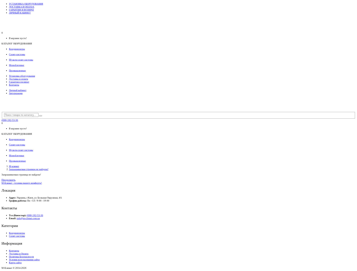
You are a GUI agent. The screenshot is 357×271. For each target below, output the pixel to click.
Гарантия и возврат (19, 81)
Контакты (14, 84)
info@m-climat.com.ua (28, 218)
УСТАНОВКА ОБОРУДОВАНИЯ (26, 3)
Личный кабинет (17, 90)
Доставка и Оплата (18, 253)
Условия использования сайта (24, 259)
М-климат (14, 166)
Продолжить (8, 180)
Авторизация (15, 93)
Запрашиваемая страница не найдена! (28, 169)
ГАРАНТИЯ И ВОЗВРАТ (21, 9)
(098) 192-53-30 (9, 120)
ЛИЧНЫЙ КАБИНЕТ (20, 12)
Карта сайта (15, 262)
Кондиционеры (17, 233)
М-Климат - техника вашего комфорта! (21, 183)
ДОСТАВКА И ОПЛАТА (21, 6)
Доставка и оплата (18, 79)
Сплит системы (17, 236)
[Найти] (40, 115)
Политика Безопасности (21, 256)
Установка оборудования (22, 76)
